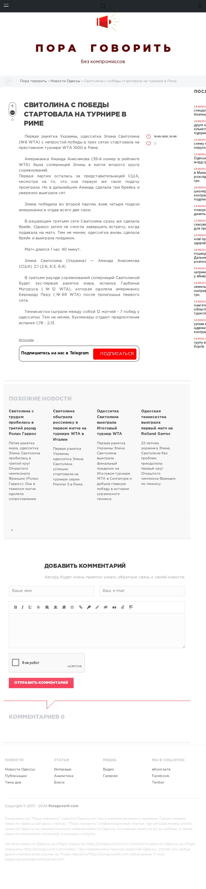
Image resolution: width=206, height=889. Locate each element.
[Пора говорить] (103, 21)
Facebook (160, 775)
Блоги (59, 782)
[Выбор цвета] (97, 607)
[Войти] (200, 6)
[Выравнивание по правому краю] (64, 607)
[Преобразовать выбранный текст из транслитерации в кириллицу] (122, 607)
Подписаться (117, 354)
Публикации (16, 775)
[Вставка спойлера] (131, 607)
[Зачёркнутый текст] (38, 607)
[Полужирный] (15, 607)
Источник (26, 340)
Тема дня (13, 782)
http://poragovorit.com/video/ (50, 849)
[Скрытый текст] (105, 607)
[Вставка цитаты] (114, 607)
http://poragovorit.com (109, 854)
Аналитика (63, 775)
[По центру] (55, 607)
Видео (108, 769)
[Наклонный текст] (22, 607)
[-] (12, 112)
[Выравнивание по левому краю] (47, 607)
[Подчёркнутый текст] (30, 607)
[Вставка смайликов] (72, 607)
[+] (12, 105)
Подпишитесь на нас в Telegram (55, 353)
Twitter (158, 782)
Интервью (62, 769)
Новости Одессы (20, 769)
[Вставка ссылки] (81, 607)
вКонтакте (161, 769)
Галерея (110, 775)
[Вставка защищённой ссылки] (89, 607)
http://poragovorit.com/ (107, 844)
